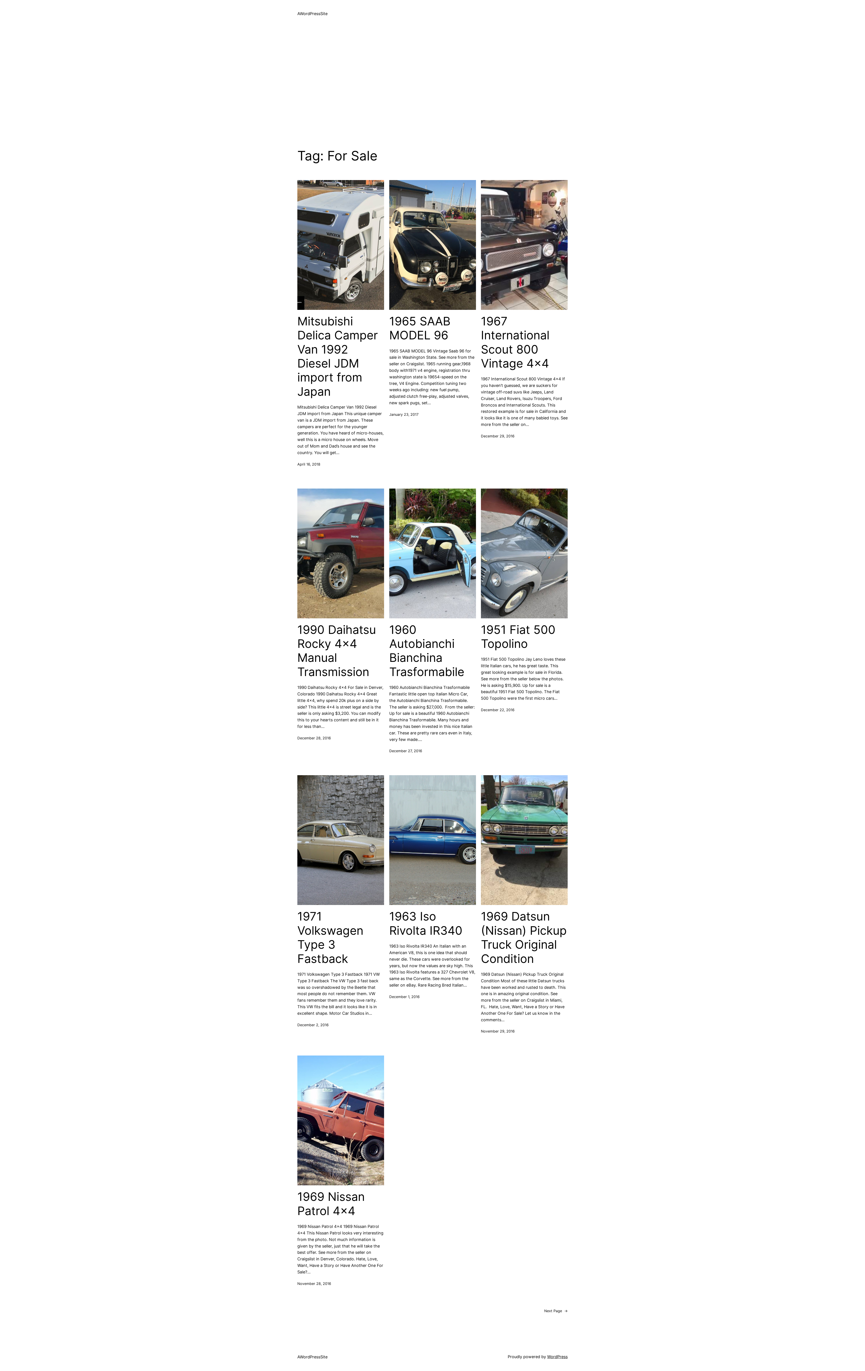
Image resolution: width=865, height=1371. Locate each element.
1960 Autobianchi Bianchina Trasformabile (426, 651)
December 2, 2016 (313, 1025)
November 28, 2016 (314, 1283)
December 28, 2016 (314, 738)
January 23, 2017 (404, 414)
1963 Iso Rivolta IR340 (425, 923)
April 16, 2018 (308, 464)
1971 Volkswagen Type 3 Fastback (330, 937)
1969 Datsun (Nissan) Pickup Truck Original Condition (524, 937)
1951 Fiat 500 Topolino (518, 637)
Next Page (556, 1311)
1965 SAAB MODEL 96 (420, 328)
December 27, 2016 (405, 751)
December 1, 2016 (404, 996)
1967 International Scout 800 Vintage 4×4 (515, 342)
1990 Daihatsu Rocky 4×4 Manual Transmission (336, 651)
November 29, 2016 (498, 1031)
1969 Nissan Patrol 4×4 (331, 1204)
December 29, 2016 (497, 436)
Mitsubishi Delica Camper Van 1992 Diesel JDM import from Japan (337, 356)
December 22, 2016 (497, 710)
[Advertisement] (432, 87)
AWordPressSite (312, 13)
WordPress (557, 1356)
